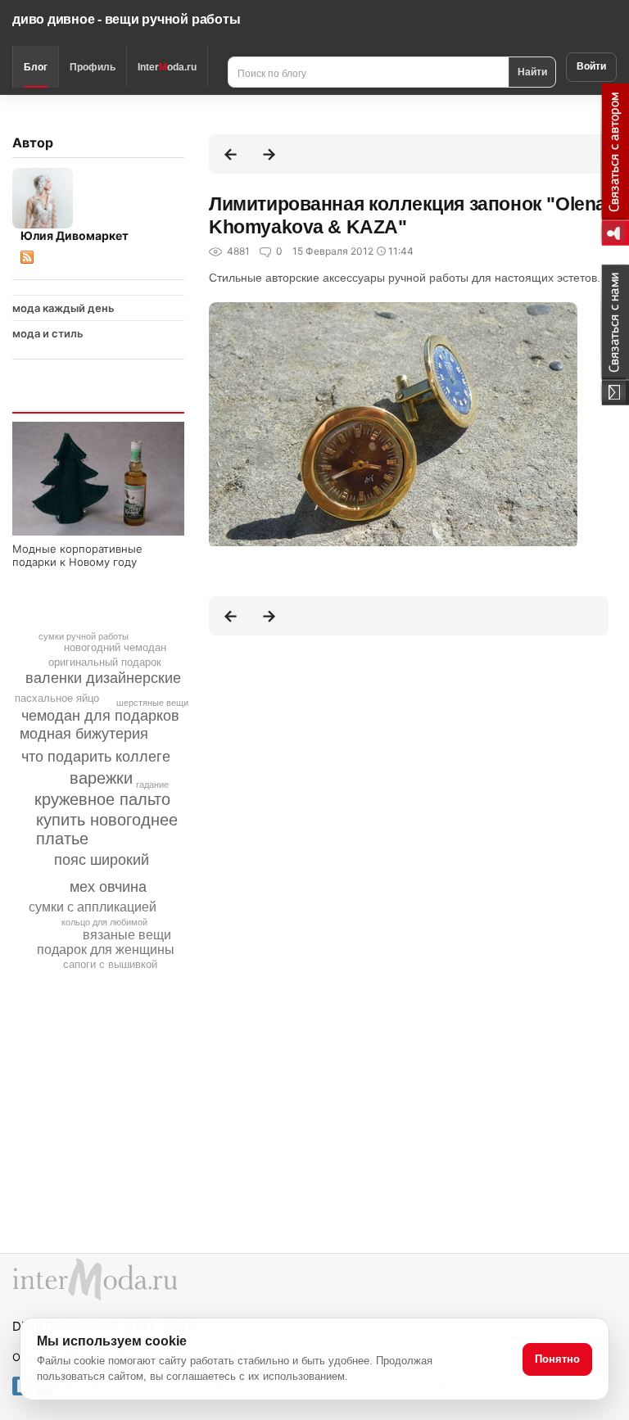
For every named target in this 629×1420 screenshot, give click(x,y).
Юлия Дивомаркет (74, 235)
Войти (591, 66)
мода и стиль (48, 333)
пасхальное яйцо (57, 698)
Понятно (557, 1359)
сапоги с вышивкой (110, 964)
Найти (532, 71)
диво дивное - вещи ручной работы (126, 19)
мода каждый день (63, 307)
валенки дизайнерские (103, 678)
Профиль (92, 67)
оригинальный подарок (104, 662)
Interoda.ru (167, 67)
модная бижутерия (84, 734)
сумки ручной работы (83, 636)
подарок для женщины (105, 949)
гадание (152, 784)
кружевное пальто (102, 799)
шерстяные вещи (152, 703)
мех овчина (108, 887)
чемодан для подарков (100, 716)
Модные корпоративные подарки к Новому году (77, 555)
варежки (101, 778)
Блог (36, 67)
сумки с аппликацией (92, 907)
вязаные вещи (127, 935)
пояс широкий (101, 860)
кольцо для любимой (104, 922)
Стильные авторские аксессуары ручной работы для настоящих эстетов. (404, 277)
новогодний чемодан (115, 647)
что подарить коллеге (95, 756)
